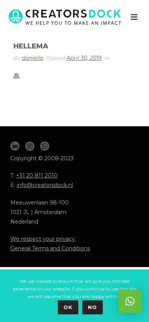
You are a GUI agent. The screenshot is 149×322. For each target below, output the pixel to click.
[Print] (20, 75)
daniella (32, 58)
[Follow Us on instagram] (29, 146)
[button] (129, 301)
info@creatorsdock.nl (45, 185)
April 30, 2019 (84, 58)
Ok (68, 307)
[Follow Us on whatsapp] (44, 146)
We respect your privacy (42, 238)
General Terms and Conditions (50, 248)
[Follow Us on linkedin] (14, 146)
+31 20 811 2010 (37, 175)
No (92, 307)
